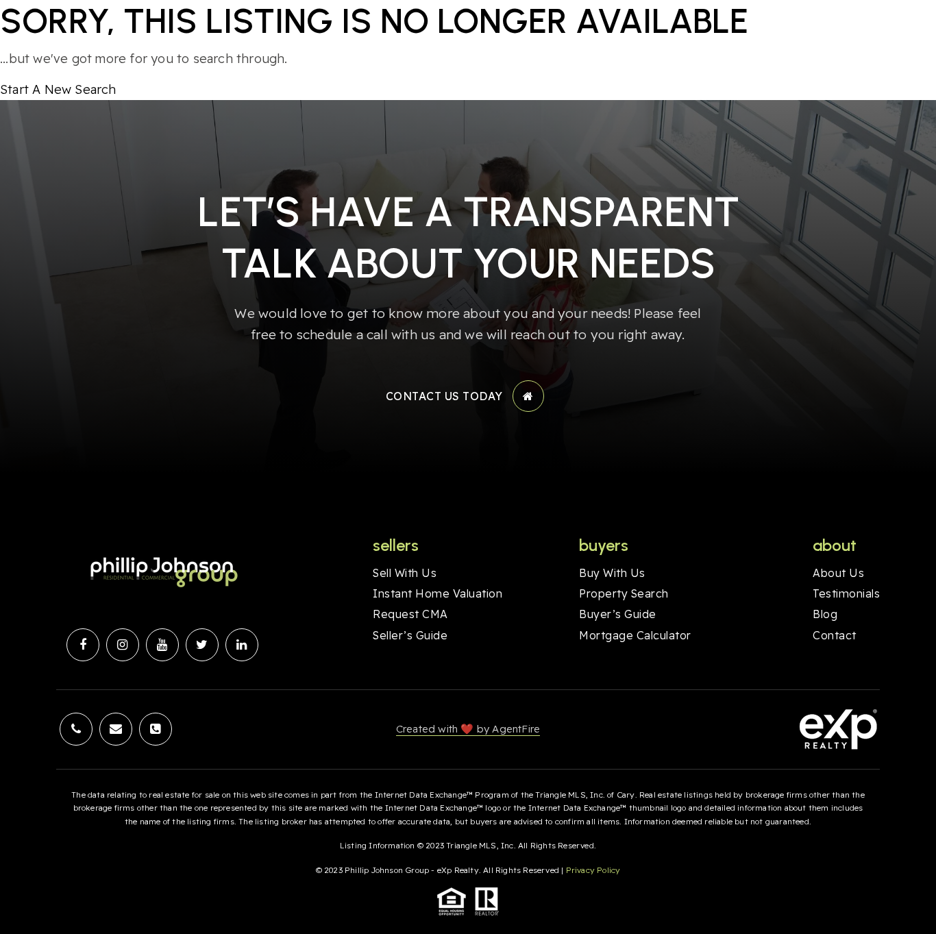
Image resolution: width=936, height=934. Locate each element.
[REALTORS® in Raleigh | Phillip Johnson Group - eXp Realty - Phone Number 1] (76, 729)
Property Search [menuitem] (624, 593)
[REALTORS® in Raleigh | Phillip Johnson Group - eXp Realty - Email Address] (115, 729)
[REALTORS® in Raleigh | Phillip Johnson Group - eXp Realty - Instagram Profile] (122, 644)
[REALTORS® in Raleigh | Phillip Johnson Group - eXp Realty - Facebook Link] (82, 644)
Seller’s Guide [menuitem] (410, 635)
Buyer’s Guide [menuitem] (617, 614)
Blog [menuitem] (825, 614)
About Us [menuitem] (838, 573)
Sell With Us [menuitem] (404, 573)
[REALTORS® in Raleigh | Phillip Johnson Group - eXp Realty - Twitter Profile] (202, 644)
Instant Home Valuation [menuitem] (437, 593)
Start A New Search (58, 89)
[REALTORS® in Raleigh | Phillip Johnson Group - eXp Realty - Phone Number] (155, 729)
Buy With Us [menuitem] (612, 573)
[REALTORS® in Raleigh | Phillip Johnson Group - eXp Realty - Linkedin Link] (241, 644)
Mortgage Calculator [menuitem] (635, 635)
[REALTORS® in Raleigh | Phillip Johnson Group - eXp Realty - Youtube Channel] (162, 644)
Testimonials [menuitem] (846, 593)
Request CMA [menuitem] (410, 614)
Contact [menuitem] (835, 635)
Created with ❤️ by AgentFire (468, 728)
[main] (468, 50)
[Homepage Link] (162, 572)
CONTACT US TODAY (444, 396)
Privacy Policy (593, 870)
